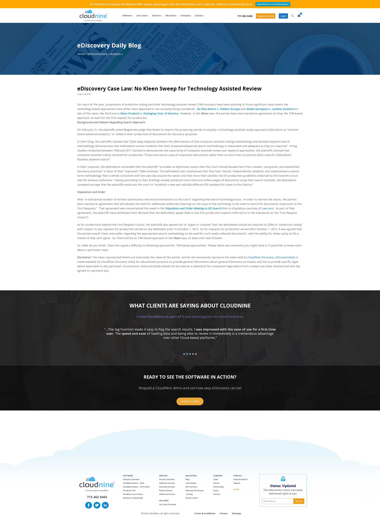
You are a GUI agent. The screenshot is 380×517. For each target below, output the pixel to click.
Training (189, 494)
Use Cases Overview (167, 504)
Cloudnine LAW (129, 490)
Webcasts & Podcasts (195, 490)
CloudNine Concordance (133, 494)
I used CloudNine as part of (190, 316)
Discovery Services (167, 487)
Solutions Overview (131, 479)
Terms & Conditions (204, 513)
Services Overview (167, 479)
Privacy (224, 513)
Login (283, 16)
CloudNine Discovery (261, 257)
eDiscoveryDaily (98, 54)
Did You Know (191, 487)
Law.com (267, 208)
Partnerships (218, 487)
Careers (216, 483)
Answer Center (192, 498)
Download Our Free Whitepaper (273, 4)
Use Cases (163, 500)
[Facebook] (88, 505)
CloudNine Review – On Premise (136, 487)
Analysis (115, 54)
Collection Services (167, 483)
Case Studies (191, 483)
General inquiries (240, 479)
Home (81, 54)
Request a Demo (265, 16)
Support (236, 483)
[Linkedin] (105, 505)
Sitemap (236, 513)
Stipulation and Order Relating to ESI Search (193, 208)
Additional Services (167, 494)
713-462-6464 (244, 16)
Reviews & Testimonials (133, 498)
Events (216, 490)
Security (216, 494)
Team (215, 479)
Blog (187, 479)
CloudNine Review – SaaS (133, 483)
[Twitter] (97, 505)
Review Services (165, 490)
